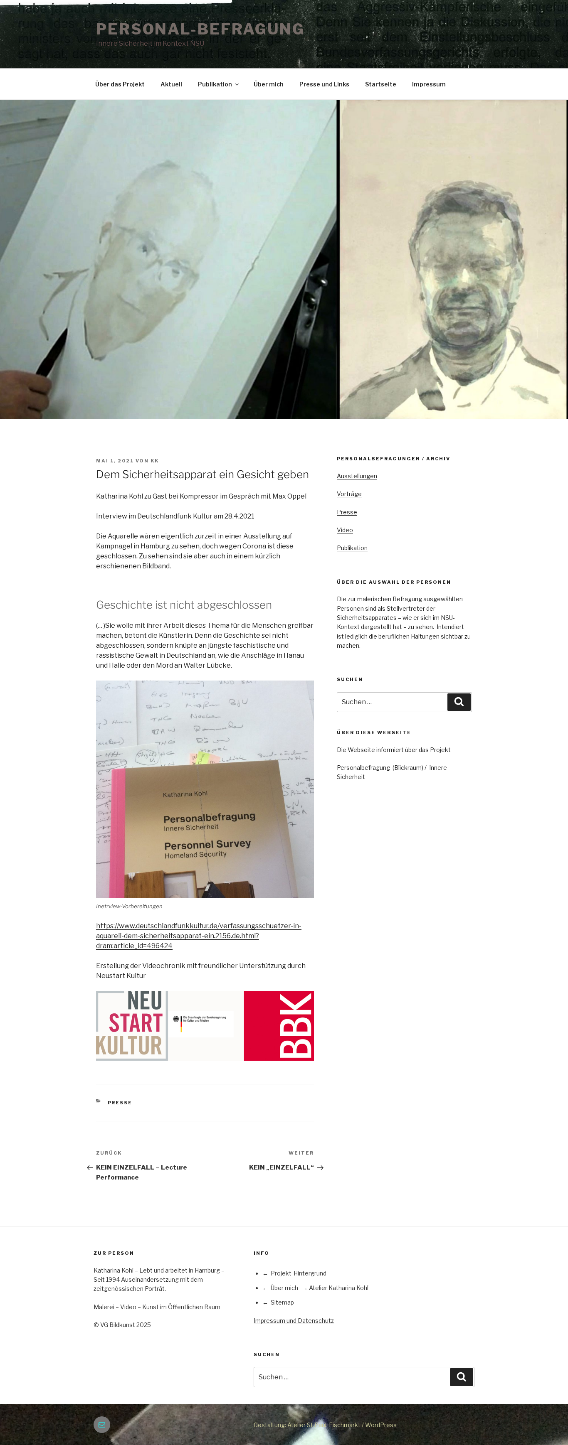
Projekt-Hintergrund (298, 1273)
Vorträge (349, 493)
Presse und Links (324, 84)
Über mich (269, 84)
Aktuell (171, 84)
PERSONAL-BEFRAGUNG (200, 29)
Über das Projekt (120, 84)
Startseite (380, 84)
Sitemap (282, 1302)
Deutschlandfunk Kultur (174, 516)
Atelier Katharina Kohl (338, 1287)
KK (155, 461)
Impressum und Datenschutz (294, 1320)
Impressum (429, 84)
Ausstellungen (357, 475)
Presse (120, 1103)
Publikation (215, 84)
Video (345, 529)
